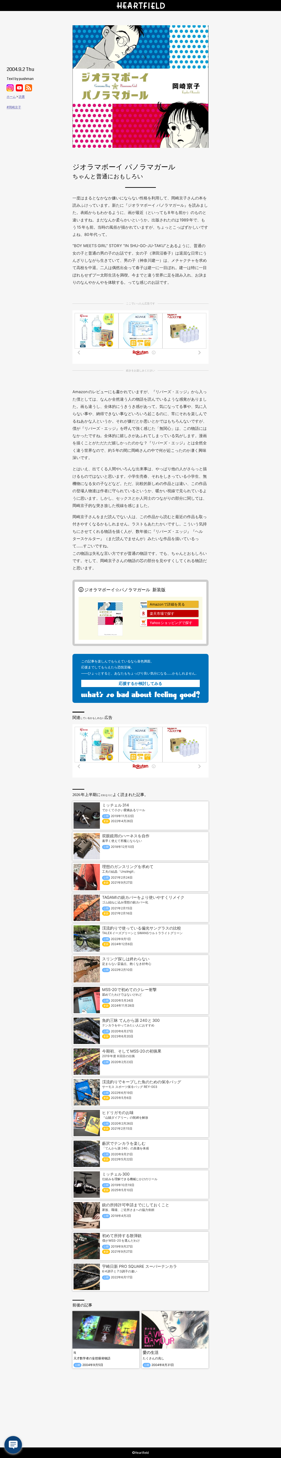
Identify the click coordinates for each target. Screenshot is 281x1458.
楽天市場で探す (162, 613)
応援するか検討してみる (140, 683)
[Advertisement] (140, 1408)
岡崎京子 (15, 107)
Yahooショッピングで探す (171, 622)
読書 (22, 96)
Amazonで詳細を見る (167, 604)
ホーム (11, 96)
